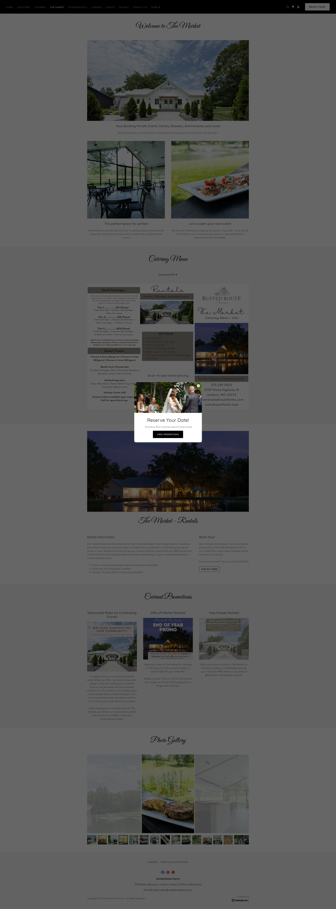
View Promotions (168, 434)
